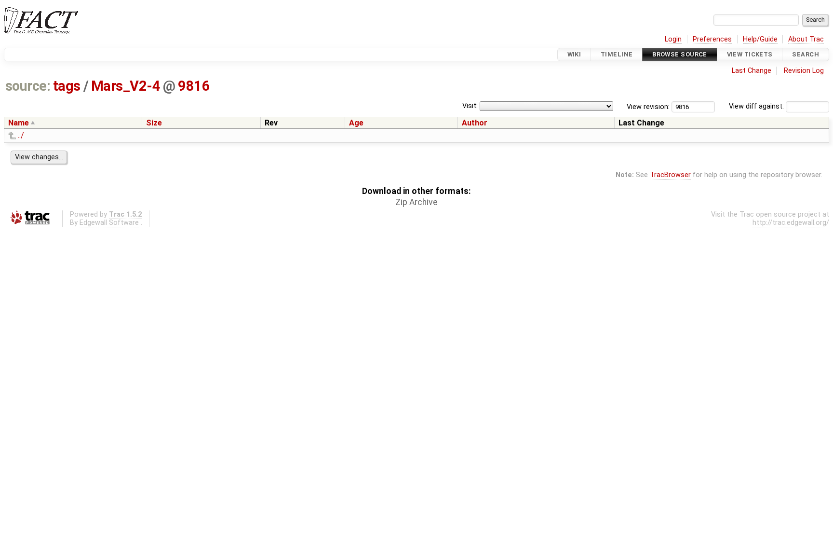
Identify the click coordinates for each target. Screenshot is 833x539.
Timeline (616, 54)
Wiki (574, 54)
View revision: (648, 106)
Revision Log (804, 71)
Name (18, 122)
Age (356, 122)
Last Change (751, 71)
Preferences (712, 39)
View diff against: (757, 106)
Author (474, 122)
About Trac (806, 39)
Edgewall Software (109, 223)
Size (154, 122)
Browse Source (679, 54)
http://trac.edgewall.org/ (790, 223)
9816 (194, 86)
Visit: (470, 106)
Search (805, 54)
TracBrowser (670, 175)
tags (67, 86)
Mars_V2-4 (125, 86)
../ (21, 135)
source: (27, 86)
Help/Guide (760, 39)
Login (673, 39)
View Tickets (750, 54)
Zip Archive (416, 202)
